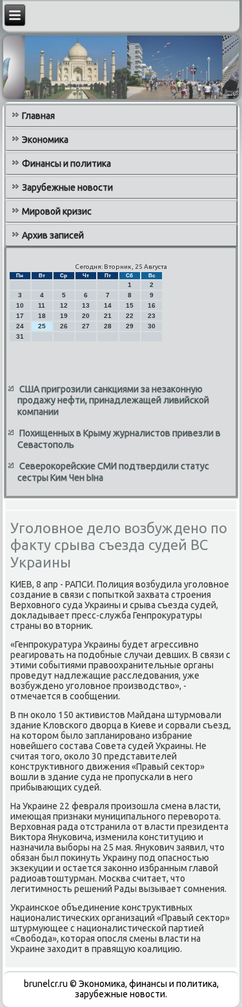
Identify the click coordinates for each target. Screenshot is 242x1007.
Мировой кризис (57, 211)
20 (86, 315)
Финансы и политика (66, 163)
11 (41, 305)
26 (64, 326)
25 (42, 326)
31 (20, 336)
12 (64, 305)
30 (152, 326)
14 (108, 305)
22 (130, 315)
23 (152, 315)
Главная (38, 116)
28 (108, 326)
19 (64, 315)
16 (152, 305)
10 (20, 305)
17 (20, 315)
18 (42, 315)
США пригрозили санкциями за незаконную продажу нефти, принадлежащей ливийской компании (113, 400)
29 (130, 326)
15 (130, 305)
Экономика (45, 139)
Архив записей (53, 235)
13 (86, 305)
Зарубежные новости (67, 187)
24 (20, 326)
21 (108, 315)
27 (86, 326)
